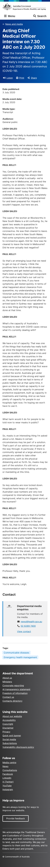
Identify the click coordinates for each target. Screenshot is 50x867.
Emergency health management (20, 657)
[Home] (25, 7)
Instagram (7, 789)
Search (41, 16)
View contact (24, 631)
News (5, 766)
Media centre (9, 762)
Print (21, 77)
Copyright (7, 724)
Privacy (6, 731)
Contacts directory (12, 701)
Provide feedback (15, 818)
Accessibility (9, 720)
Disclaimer (7, 727)
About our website (12, 716)
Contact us (8, 697)
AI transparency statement (16, 689)
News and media (14, 24)
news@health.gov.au (31, 621)
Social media (9, 739)
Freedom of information (15, 693)
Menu (11, 16)
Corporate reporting (13, 685)
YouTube (7, 785)
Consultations (9, 770)
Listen (10, 77)
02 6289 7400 (28, 626)
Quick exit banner (11, 735)
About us (7, 677)
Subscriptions (9, 743)
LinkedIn (6, 778)
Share (34, 77)
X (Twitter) (8, 781)
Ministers (7, 681)
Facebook (7, 774)
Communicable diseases (16, 652)
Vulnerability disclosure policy (18, 747)
